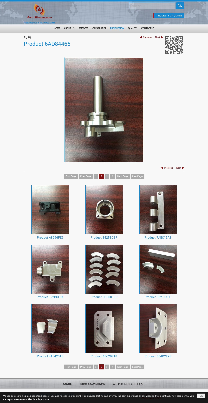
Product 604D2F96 (158, 356)
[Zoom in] (25, 37)
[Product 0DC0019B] (104, 269)
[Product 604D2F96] (158, 328)
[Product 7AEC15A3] (158, 209)
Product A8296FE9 (50, 237)
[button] (69, 29)
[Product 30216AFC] (158, 269)
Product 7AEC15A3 (157, 237)
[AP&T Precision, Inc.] (39, 11)
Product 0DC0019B (104, 297)
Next (157, 37)
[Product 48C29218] (104, 328)
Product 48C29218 (104, 356)
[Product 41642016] (50, 328)
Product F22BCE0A (50, 297)
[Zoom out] (29, 37)
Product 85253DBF (104, 237)
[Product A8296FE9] (50, 209)
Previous (147, 37)
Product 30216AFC (158, 297)
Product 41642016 (50, 356)
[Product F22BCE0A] (50, 269)
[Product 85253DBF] (104, 209)
